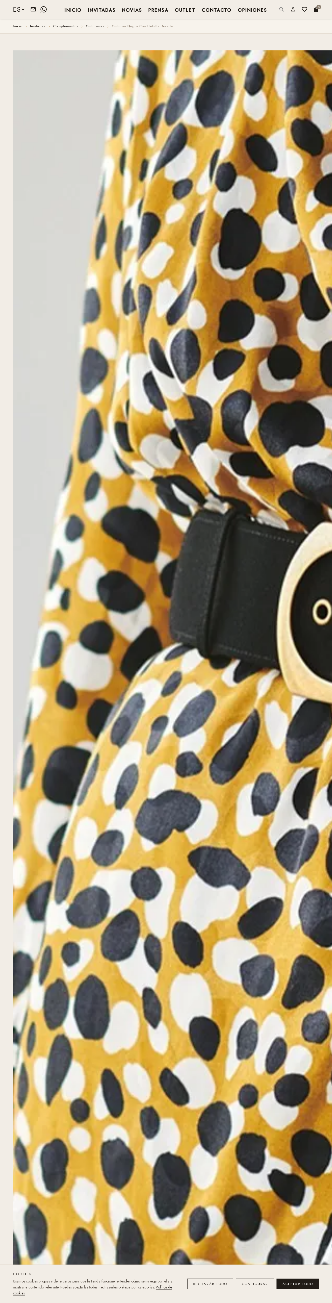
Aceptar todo (297, 1283)
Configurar (255, 1283)
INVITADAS (101, 10)
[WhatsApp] (43, 9)
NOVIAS (132, 10)
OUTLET (185, 10)
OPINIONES (252, 10)
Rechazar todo (210, 1283)
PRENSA (158, 10)
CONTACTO (217, 10)
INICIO (73, 10)
